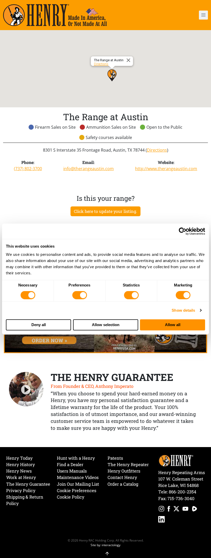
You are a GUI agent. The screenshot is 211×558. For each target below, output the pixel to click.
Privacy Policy (21, 490)
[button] (186, 15)
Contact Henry (122, 477)
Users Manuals (72, 471)
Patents (115, 458)
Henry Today (19, 458)
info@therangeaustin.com (88, 168)
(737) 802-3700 (28, 168)
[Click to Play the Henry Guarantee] (26, 389)
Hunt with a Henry (76, 458)
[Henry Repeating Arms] (55, 15)
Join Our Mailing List (78, 484)
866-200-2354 (182, 492)
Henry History (20, 464)
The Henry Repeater (128, 464)
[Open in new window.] (161, 509)
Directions (101, 64)
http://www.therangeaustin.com (166, 168)
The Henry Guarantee (28, 484)
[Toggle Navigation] (203, 15)
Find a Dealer (70, 464)
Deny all (38, 324)
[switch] (79, 295)
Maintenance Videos (78, 477)
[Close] (129, 60)
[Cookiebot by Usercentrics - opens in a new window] (182, 231)
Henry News (19, 471)
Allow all (172, 324)
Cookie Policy (70, 497)
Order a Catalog (123, 484)
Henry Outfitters (124, 471)
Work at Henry (21, 477)
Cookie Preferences (76, 490)
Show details (183, 310)
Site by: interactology (105, 545)
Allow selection (105, 324)
